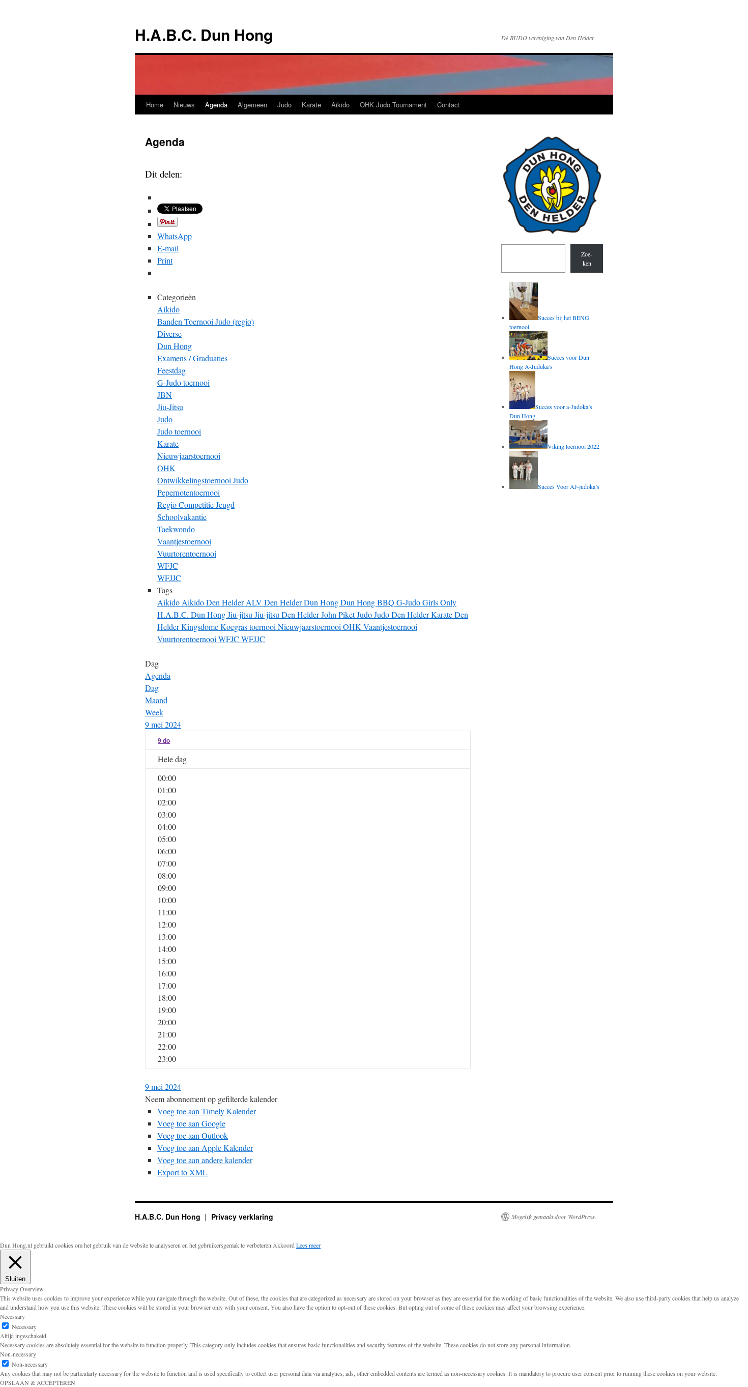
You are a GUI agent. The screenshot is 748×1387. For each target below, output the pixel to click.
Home (154, 104)
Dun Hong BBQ (368, 602)
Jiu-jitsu (240, 614)
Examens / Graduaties (192, 358)
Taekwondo (176, 529)
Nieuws (184, 104)
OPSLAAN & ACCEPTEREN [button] (37, 1382)
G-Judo (409, 602)
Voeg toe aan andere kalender (204, 1159)
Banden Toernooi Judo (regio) (205, 321)
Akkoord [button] (284, 1245)
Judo (284, 104)
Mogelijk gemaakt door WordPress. (553, 1216)
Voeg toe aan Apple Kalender (205, 1147)
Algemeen (252, 104)
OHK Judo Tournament (393, 104)
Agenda (216, 104)
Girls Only (439, 602)
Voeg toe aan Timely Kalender (206, 1111)
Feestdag (171, 370)
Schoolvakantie (182, 516)
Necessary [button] (12, 1316)
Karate (311, 104)
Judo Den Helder (402, 614)
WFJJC (169, 577)
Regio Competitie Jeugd (196, 504)
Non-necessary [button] (18, 1354)
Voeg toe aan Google (191, 1123)
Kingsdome (200, 626)
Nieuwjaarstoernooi (188, 455)
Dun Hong (174, 345)
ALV (255, 602)
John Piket (339, 614)
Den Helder (284, 602)
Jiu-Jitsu (170, 406)
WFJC (167, 565)
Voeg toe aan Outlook (192, 1135)
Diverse (169, 333)
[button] (211, 1098)
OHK (166, 468)
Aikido (340, 104)
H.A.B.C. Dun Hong (204, 34)
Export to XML (182, 1172)
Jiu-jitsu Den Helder (287, 614)
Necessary (24, 1326)
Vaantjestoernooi (184, 541)
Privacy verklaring (242, 1216)
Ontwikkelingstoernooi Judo (202, 480)
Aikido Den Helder (214, 602)
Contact (448, 104)
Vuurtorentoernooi (186, 553)
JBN (164, 394)
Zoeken (586, 258)
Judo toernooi (179, 431)
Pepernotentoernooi (188, 492)
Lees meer (308, 1245)
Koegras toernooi (249, 626)
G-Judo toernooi (183, 382)
